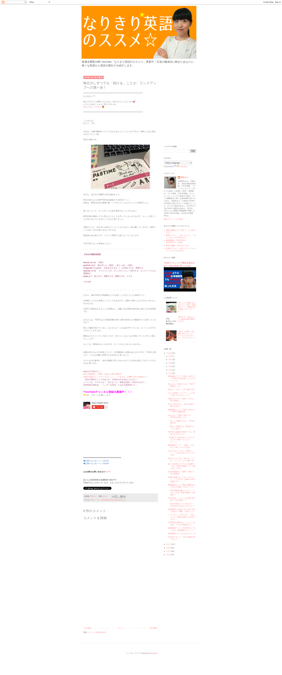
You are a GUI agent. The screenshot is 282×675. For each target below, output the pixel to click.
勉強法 (120, 500)
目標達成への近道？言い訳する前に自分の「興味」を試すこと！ (181, 510)
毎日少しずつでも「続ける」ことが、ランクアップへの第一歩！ (181, 459)
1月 (170, 373)
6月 (170, 356)
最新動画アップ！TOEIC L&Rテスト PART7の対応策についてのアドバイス (182, 378)
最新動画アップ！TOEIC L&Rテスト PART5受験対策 (181, 411)
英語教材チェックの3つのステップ (182, 534)
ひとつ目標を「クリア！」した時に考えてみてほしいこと (181, 394)
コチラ (108, 472)
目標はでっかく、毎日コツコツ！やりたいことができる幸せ (181, 249)
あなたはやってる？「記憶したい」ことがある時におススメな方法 (181, 453)
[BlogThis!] (116, 496)
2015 (168, 551)
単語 (111, 500)
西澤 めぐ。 (185, 177)
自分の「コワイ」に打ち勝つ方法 (181, 389)
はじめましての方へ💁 (94, 107)
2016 (168, 548)
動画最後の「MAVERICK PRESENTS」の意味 (176, 241)
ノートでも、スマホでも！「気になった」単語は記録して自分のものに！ (181, 517)
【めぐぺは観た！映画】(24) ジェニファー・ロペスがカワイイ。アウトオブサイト (187, 334)
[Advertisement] (120, 605)
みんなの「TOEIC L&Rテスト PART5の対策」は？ (180, 416)
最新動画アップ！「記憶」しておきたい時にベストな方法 (181, 446)
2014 (168, 555)
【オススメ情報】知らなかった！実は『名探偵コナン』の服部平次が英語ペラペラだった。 (187, 307)
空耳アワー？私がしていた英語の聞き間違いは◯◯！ (187, 319)
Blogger (154, 653)
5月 (170, 359)
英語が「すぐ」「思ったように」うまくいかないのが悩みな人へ (181, 236)
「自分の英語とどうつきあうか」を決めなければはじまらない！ (181, 505)
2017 (168, 544)
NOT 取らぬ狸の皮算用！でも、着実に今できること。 (181, 433)
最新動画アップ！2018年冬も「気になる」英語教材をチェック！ (181, 529)
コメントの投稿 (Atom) (97, 632)
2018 (92, 500)
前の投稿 (153, 628)
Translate (183, 167)
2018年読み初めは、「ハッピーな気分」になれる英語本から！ (181, 523)
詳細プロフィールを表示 (173, 219)
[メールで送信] (113, 496)
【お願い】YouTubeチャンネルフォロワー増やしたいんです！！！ (181, 439)
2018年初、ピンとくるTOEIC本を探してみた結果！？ (181, 499)
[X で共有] (118, 496)
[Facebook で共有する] (121, 496)
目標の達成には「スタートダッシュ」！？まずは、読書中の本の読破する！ (115, 377)
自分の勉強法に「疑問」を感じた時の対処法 (102, 374)
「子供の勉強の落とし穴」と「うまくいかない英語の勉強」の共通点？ (181, 492)
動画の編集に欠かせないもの (177, 245)
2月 (170, 370)
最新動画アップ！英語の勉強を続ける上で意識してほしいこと (181, 486)
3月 (170, 366)
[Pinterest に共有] (124, 496)
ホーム (120, 628)
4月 (170, 363)
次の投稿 (87, 628)
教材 (107, 500)
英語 (103, 500)
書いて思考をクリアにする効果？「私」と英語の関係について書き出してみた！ (181, 466)
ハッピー (98, 500)
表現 (116, 500)
